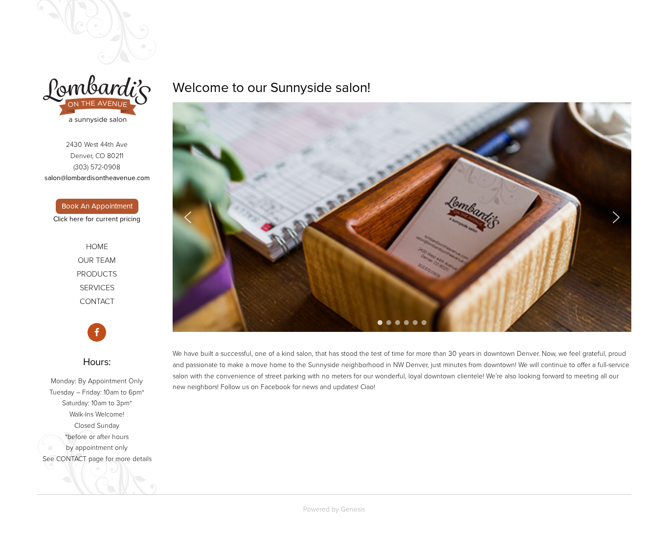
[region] (402, 217)
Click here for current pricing (96, 219)
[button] (188, 217)
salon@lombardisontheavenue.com (97, 178)
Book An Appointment (97, 206)
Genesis (353, 509)
